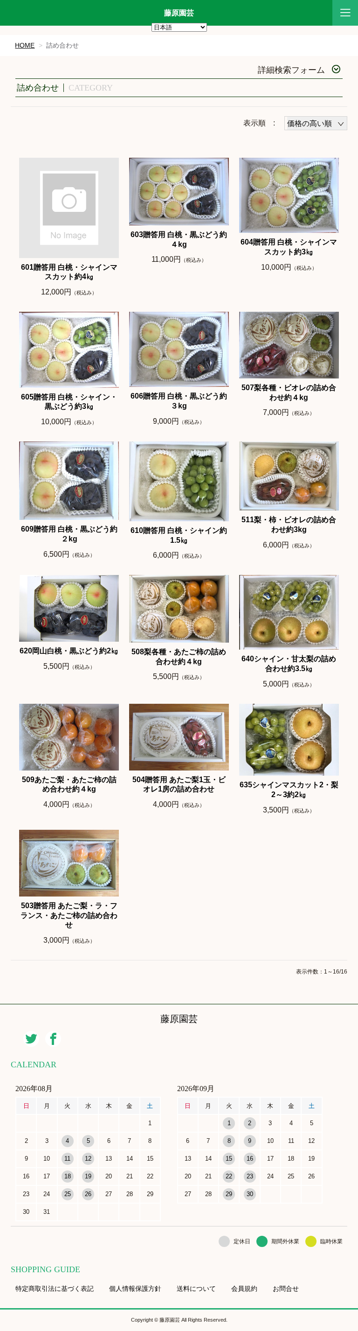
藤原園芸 (179, 13)
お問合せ (286, 1288)
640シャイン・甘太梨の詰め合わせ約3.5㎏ (288, 664)
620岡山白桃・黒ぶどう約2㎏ (69, 651)
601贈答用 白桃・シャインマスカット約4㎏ (69, 272)
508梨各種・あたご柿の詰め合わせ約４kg (178, 657)
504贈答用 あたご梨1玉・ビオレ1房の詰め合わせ (179, 784)
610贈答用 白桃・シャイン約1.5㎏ (179, 535)
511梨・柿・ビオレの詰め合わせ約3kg (288, 524)
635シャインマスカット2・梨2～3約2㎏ (289, 790)
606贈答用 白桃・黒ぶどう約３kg (179, 401)
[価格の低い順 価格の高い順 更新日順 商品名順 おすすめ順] (315, 123)
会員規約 (244, 1288)
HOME (24, 45)
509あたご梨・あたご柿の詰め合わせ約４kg (69, 784)
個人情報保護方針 (135, 1288)
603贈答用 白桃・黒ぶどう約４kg (179, 239)
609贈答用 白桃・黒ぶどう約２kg (69, 534)
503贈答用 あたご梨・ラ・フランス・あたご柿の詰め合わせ (69, 915)
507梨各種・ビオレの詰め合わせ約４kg (288, 392)
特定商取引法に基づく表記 (54, 1288)
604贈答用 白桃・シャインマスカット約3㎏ (289, 247)
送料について (196, 1288)
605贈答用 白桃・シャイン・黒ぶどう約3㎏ (69, 402)
